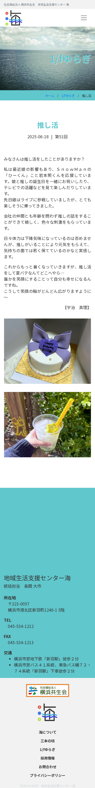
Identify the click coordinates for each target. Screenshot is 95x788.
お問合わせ (47, 766)
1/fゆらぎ (68, 95)
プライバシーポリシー (47, 775)
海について (47, 732)
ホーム (49, 95)
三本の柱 (48, 740)
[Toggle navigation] (84, 18)
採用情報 (48, 758)
